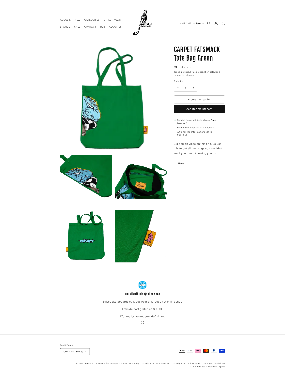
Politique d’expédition (214, 363)
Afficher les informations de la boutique (194, 133)
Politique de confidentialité (187, 363)
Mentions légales (216, 366)
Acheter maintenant (199, 108)
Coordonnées (198, 366)
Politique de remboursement (156, 363)
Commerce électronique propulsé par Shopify (117, 363)
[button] (208, 23)
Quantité (178, 81)
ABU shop (89, 363)
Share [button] (181, 163)
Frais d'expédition (199, 72)
